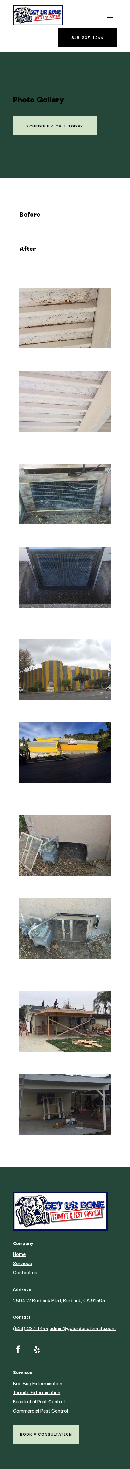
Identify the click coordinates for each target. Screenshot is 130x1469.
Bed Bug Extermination (37, 1383)
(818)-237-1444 (30, 1328)
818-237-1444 (87, 37)
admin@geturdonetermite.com (83, 1328)
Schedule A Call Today (54, 126)
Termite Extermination (36, 1392)
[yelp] (36, 1349)
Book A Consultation (46, 1434)
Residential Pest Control (39, 1401)
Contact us (25, 1272)
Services (22, 1263)
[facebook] (18, 1349)
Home (19, 1254)
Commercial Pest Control (40, 1410)
